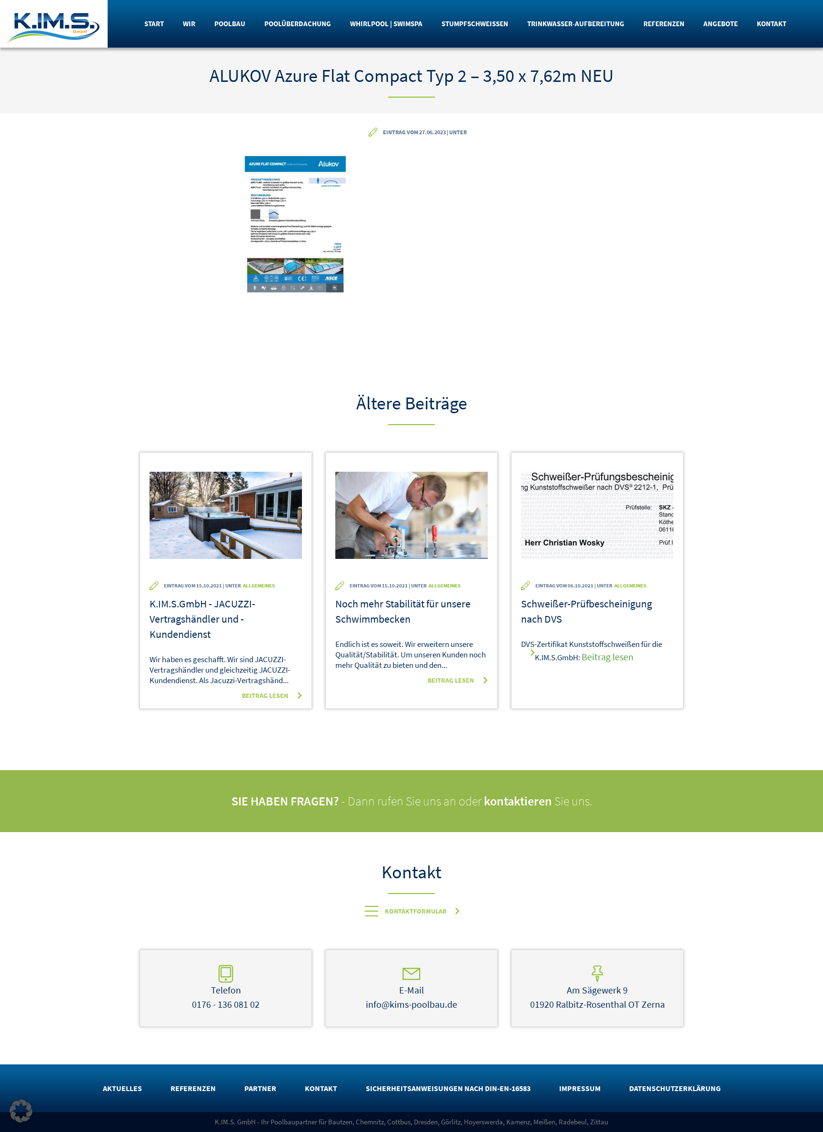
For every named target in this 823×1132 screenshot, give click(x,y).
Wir (189, 23)
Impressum (580, 1088)
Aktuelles (122, 1088)
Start (154, 23)
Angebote (720, 23)
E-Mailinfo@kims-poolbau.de (411, 997)
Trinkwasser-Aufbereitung (575, 23)
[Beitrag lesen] (226, 522)
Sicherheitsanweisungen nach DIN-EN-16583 (448, 1088)
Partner (260, 1088)
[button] (21, 1111)
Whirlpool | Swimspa (386, 23)
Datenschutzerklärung (675, 1088)
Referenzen (663, 23)
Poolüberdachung (297, 23)
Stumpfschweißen (475, 23)
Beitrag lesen (265, 695)
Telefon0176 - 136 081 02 (226, 997)
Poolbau (229, 23)
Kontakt (771, 23)
